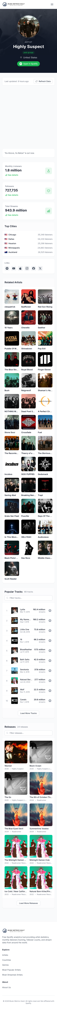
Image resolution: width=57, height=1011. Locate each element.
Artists (5, 955)
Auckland (12, 252)
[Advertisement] (28, 117)
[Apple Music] (20, 268)
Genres (5, 965)
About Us (6, 987)
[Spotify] (7, 268)
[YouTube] (13, 268)
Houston (12, 243)
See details (13, 175)
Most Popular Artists (11, 970)
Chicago (12, 234)
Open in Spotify (30, 64)
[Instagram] (26, 268)
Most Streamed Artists (12, 975)
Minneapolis (14, 248)
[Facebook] (33, 268)
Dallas (11, 239)
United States (30, 57)
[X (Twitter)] (40, 268)
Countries (6, 960)
